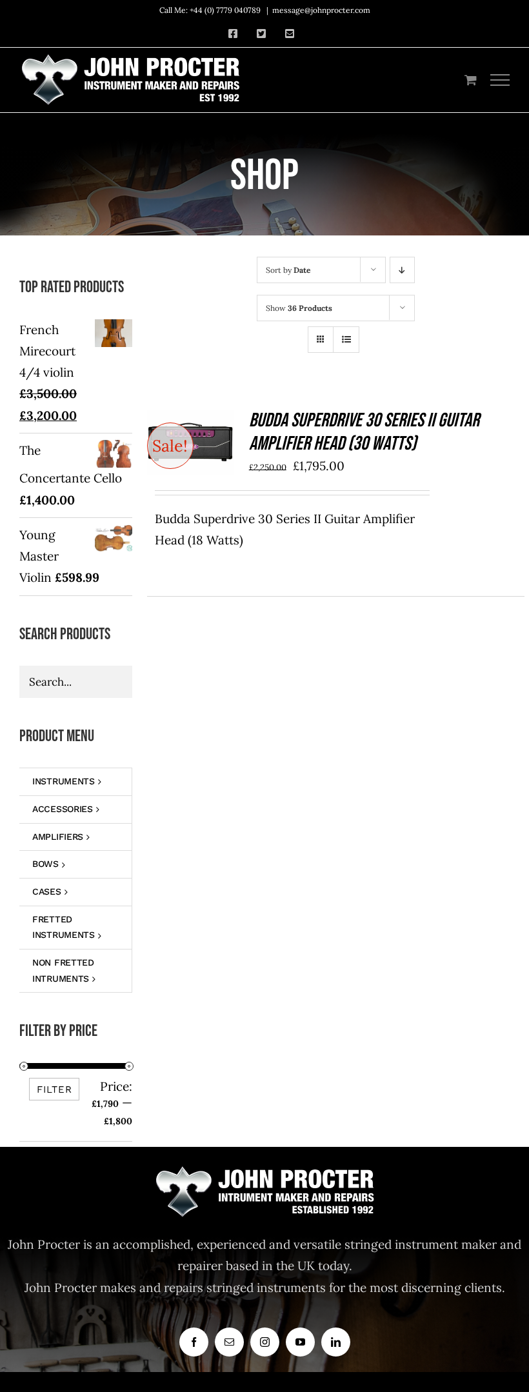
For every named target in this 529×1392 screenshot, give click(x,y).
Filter (54, 1089)
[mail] (229, 1342)
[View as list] (346, 339)
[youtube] (300, 1342)
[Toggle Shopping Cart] (470, 79)
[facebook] (193, 1342)
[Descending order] (402, 270)
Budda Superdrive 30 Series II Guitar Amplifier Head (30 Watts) (364, 432)
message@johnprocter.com (321, 10)
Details (190, 461)
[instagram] (264, 1342)
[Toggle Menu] (500, 80)
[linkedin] (335, 1342)
